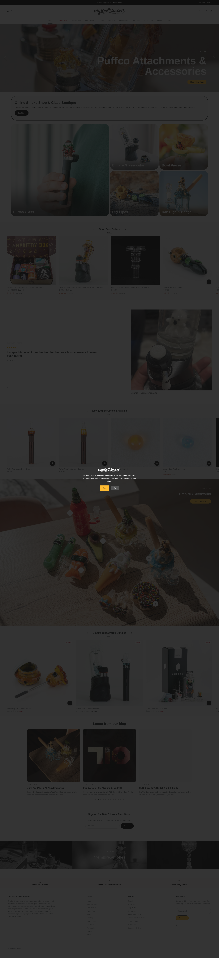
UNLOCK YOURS (109, 483)
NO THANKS (109, 490)
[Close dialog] (132, 447)
